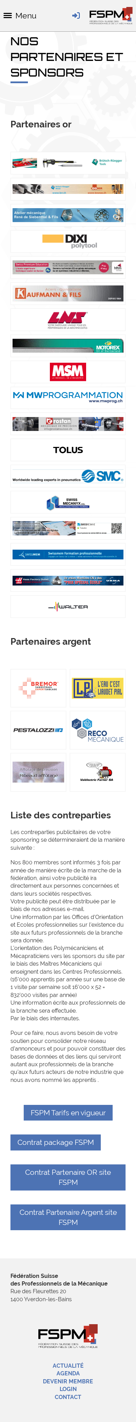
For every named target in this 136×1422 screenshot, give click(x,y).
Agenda (68, 1373)
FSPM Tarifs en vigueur (68, 1112)
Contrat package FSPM (55, 1142)
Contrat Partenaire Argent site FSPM (68, 1217)
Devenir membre (68, 1381)
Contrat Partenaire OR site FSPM (68, 1177)
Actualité (68, 1365)
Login (68, 1389)
